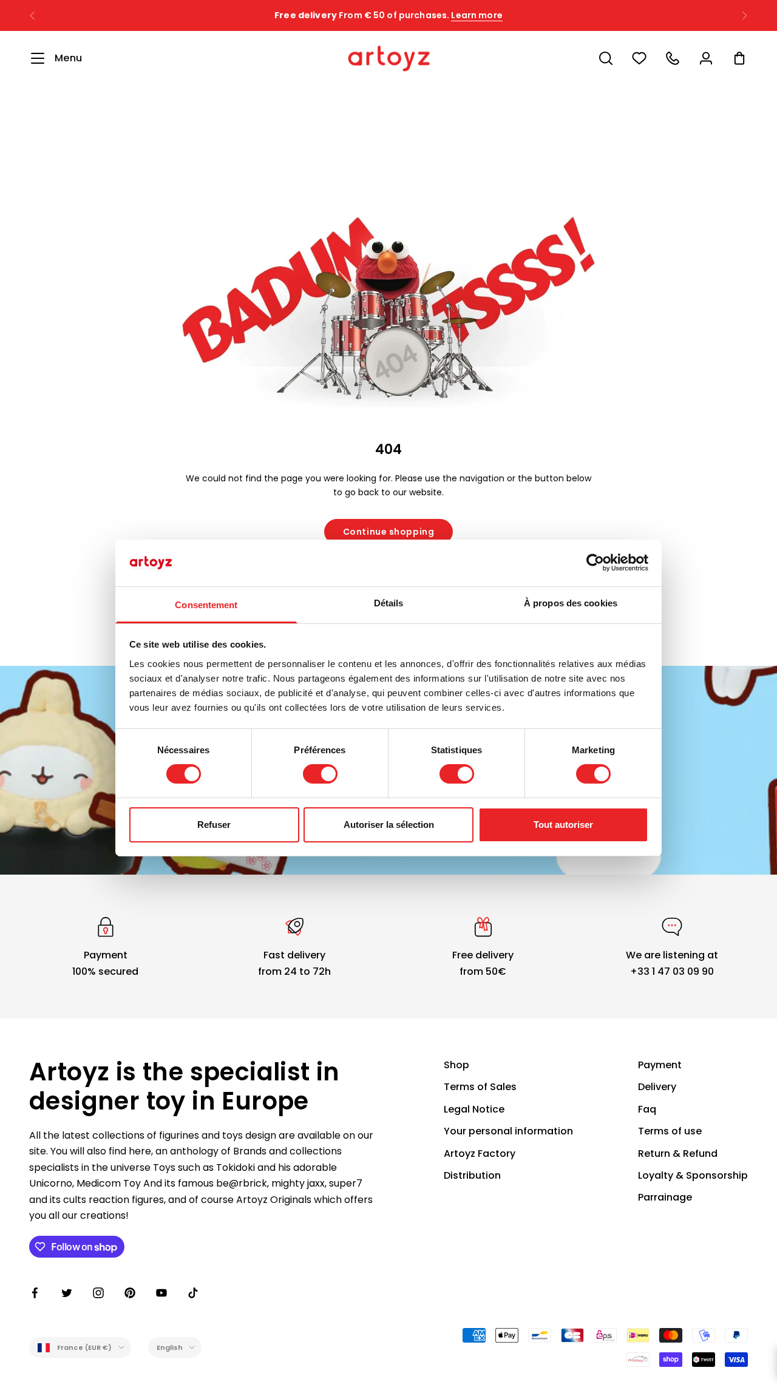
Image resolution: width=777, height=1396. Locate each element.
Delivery (657, 1087)
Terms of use (670, 1131)
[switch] (320, 774)
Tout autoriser (563, 824)
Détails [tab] (389, 603)
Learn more (476, 15)
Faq (647, 1109)
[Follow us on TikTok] (193, 1293)
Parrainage (665, 1197)
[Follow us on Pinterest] (130, 1293)
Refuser (214, 824)
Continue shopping (389, 532)
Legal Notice (474, 1109)
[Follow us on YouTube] (161, 1293)
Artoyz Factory (479, 1154)
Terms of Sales (480, 1087)
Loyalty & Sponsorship (693, 1175)
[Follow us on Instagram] (98, 1293)
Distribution (472, 1175)
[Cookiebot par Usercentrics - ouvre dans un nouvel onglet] (595, 563)
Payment (660, 1065)
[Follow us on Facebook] (35, 1293)
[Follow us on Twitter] (67, 1293)
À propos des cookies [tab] (570, 603)
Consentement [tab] (206, 605)
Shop (456, 1065)
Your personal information (508, 1131)
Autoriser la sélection (389, 824)
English (170, 1347)
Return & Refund (678, 1154)
